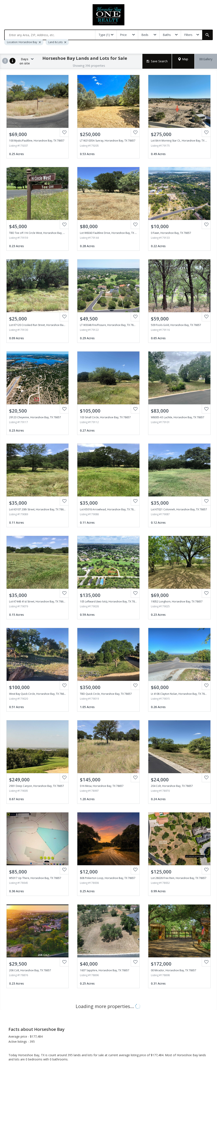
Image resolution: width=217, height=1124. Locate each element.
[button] (183, 61)
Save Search (159, 61)
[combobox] (50, 35)
